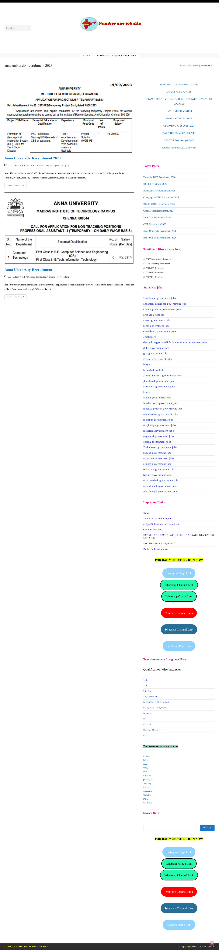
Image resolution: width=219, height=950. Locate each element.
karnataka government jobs (159, 386)
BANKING (147, 776)
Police (145, 760)
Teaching (65, 277)
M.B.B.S (147, 724)
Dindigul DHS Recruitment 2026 (159, 204)
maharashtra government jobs (160, 414)
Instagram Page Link (179, 573)
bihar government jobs (156, 325)
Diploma (39, 165)
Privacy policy (182, 947)
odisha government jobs (157, 441)
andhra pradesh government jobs (162, 309)
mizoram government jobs (158, 430)
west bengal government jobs (160, 491)
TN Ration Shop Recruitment (158, 263)
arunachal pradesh (153, 314)
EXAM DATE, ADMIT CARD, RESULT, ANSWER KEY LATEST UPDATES (178, 536)
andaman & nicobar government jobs (164, 303)
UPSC (145, 768)
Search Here (148, 823)
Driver (145, 799)
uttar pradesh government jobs (161, 480)
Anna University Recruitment (28, 270)
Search (207, 828)
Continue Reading (17, 186)
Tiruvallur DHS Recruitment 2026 (159, 177)
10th (145, 680)
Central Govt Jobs (152, 529)
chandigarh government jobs (159, 331)
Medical (146, 787)
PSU (145, 772)
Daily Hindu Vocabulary (155, 549)
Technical (147, 795)
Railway (146, 756)
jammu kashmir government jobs (162, 375)
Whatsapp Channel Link (179, 584)
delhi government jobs (156, 347)
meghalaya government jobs (159, 425)
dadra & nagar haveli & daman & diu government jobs (175, 342)
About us (211, 947)
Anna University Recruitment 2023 (32, 158)
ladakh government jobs (157, 397)
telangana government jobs (159, 469)
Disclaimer (202, 947)
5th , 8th (147, 691)
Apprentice (147, 791)
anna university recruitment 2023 (201, 65)
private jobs (148, 779)
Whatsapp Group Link (179, 596)
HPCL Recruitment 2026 (155, 184)
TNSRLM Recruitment (155, 277)
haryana (147, 364)
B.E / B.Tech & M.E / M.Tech (21, 165)
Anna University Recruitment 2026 (159, 231)
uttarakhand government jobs (160, 485)
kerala (146, 392)
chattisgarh (149, 336)
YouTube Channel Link (179, 613)
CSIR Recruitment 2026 (154, 224)
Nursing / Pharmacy (152, 730)
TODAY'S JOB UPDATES (179, 118)
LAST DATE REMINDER (179, 111)
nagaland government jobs (158, 436)
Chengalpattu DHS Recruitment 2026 (161, 197)
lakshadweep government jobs (160, 403)
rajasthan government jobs (158, 458)
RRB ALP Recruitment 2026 (157, 217)
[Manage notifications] (212, 943)
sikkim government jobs (157, 463)
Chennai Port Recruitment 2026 (158, 211)
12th (145, 686)
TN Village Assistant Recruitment (159, 259)
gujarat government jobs (157, 358)
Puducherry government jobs (160, 447)
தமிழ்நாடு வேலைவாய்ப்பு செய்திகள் (179, 147)
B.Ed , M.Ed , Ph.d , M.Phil (155, 708)
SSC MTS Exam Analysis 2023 (179, 140)
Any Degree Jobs (150, 697)
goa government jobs (155, 353)
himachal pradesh (153, 369)
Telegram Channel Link (179, 629)
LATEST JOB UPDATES (178, 91)
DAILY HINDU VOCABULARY (179, 133)
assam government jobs (157, 320)
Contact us (193, 947)
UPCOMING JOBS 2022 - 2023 (179, 125)
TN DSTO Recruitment (155, 268)
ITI (144, 719)
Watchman (147, 803)
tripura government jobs (157, 474)
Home (146, 513)
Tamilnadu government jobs (57, 165)
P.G (144, 735)
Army (145, 764)
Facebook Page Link (179, 646)
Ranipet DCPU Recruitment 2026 (159, 190)
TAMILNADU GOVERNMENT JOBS (179, 84)
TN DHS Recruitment (154, 272)
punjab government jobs (157, 452)
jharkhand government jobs (159, 380)
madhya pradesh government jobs (162, 408)
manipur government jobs (158, 419)
